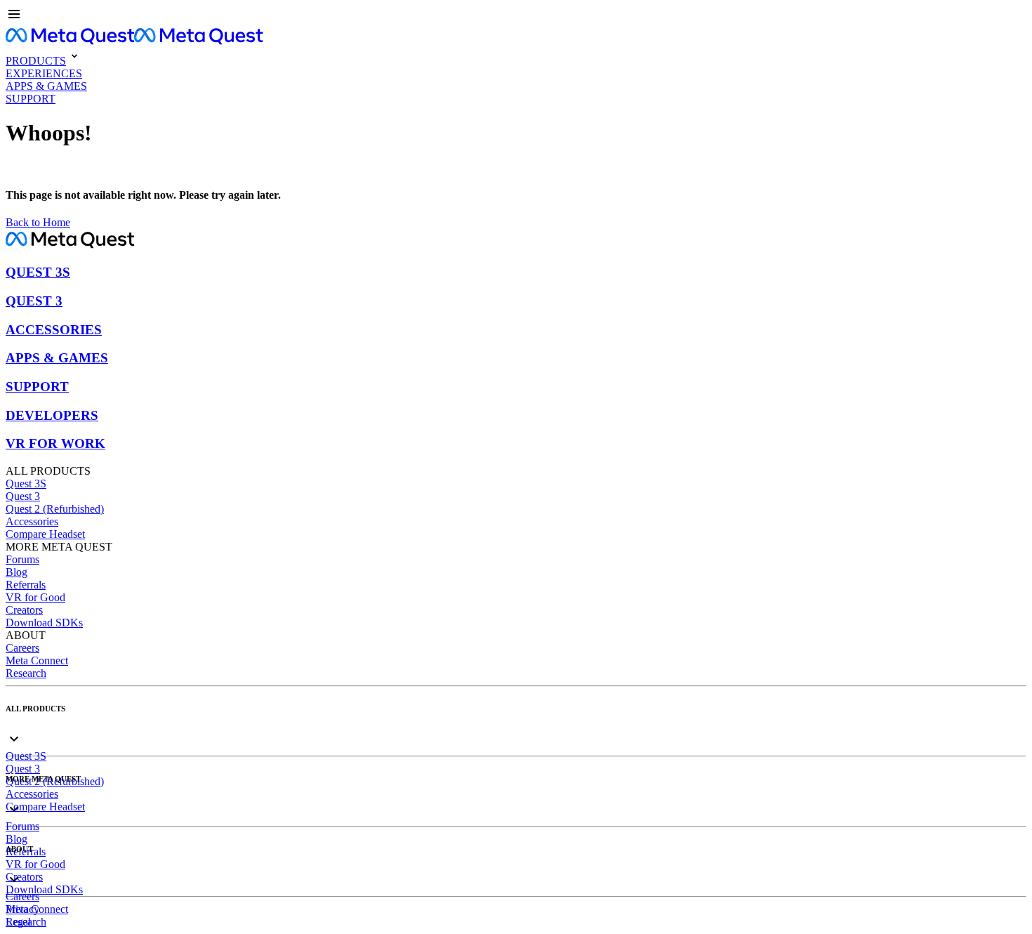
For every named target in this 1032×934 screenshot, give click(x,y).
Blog (16, 572)
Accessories (32, 521)
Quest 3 (23, 496)
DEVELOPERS (52, 415)
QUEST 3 (34, 301)
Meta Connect (37, 660)
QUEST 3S (38, 272)
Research (26, 673)
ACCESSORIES (54, 329)
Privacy (22, 909)
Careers (22, 648)
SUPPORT (37, 386)
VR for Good (35, 597)
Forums (22, 559)
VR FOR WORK (55, 443)
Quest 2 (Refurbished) (55, 509)
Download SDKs (44, 623)
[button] (516, 15)
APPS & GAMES (57, 357)
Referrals (26, 585)
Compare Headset (45, 534)
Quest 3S (26, 483)
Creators (24, 610)
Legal (18, 922)
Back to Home (38, 222)
